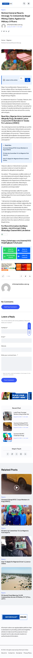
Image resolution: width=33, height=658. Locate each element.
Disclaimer (19, 653)
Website (3, 346)
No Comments (7, 302)
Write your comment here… (9, 355)
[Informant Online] (7, 3)
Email (3, 337)
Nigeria (9, 40)
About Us (4, 653)
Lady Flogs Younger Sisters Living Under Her (21, 413)
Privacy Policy (27, 653)
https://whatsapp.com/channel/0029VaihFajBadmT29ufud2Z (16, 242)
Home (3, 40)
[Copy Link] (8, 31)
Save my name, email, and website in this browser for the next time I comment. (16, 374)
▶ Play (27, 80)
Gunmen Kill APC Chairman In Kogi (19, 434)
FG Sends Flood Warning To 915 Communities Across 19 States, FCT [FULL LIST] (16, 597)
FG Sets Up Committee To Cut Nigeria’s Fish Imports (16, 154)
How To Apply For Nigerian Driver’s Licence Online (16, 159)
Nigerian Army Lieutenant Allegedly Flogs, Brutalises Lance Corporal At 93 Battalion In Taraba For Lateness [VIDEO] (16, 119)
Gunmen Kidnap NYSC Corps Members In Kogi (21, 424)
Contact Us (11, 653)
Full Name (4, 327)
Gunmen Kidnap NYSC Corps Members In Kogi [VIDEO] (15, 148)
